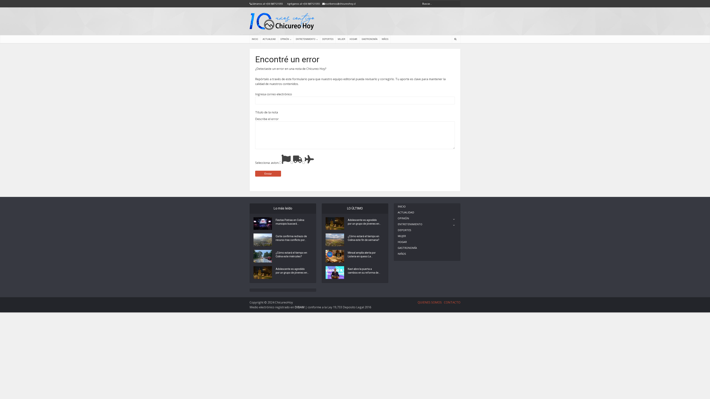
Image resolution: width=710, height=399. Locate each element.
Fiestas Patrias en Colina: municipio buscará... (290, 222)
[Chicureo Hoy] (282, 21)
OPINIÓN (284, 39)
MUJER (341, 39)
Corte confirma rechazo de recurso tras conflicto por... (291, 238)
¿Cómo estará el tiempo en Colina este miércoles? (291, 254)
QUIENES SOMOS (430, 302)
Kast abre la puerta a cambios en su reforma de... (364, 270)
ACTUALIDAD (269, 39)
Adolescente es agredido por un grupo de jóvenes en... (292, 270)
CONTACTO (452, 302)
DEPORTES (327, 39)
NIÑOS (385, 39)
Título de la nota (266, 112)
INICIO (255, 39)
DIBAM (300, 307)
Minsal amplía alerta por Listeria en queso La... (362, 254)
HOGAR (353, 39)
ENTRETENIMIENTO (305, 39)
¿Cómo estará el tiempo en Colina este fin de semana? (363, 238)
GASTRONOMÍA (369, 39)
